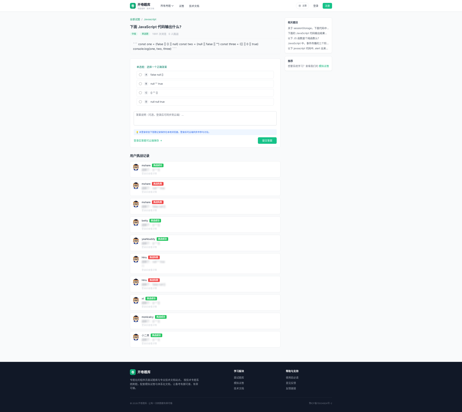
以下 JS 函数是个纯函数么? (303, 38)
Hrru (144, 257)
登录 (315, 5)
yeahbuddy (148, 238)
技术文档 (194, 5)
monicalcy (148, 316)
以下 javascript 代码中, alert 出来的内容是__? (308, 48)
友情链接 (291, 388)
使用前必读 (292, 377)
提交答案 (267, 140)
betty (145, 220)
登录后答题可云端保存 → (148, 140)
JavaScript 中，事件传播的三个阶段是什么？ (308, 43)
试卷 (181, 5)
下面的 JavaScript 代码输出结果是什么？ (308, 33)
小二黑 (145, 335)
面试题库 (239, 377)
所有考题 (166, 5)
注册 (327, 5)
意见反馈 (291, 382)
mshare (146, 165)
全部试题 (135, 19)
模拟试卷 (324, 65)
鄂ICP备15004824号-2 (320, 403)
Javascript (150, 19)
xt (143, 298)
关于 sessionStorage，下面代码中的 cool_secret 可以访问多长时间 (308, 28)
